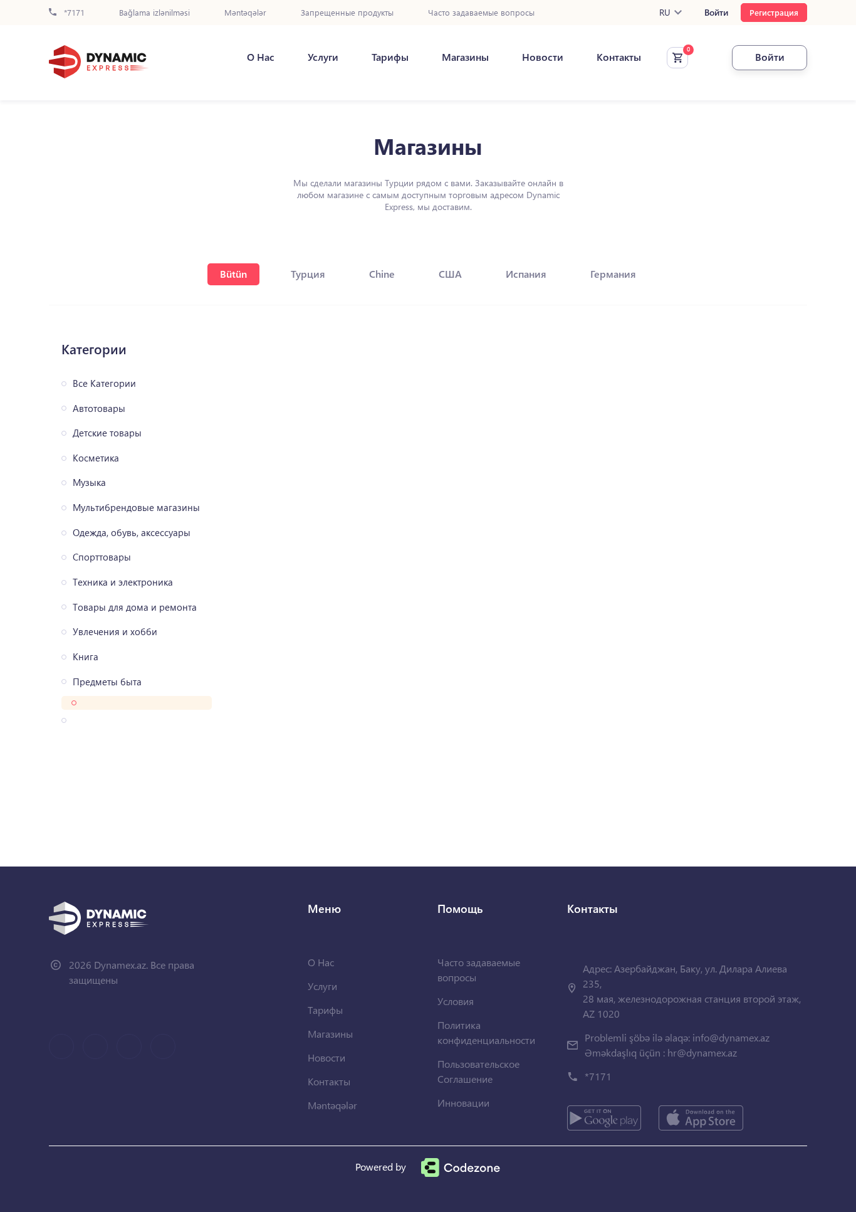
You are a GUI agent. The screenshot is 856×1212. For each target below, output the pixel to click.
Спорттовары (102, 557)
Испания (526, 273)
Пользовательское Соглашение (478, 1071)
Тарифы (390, 57)
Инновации (463, 1102)
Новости (542, 57)
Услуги (323, 57)
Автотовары (99, 408)
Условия (455, 1001)
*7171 (73, 13)
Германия (613, 273)
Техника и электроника (123, 582)
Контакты (619, 57)
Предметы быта (107, 682)
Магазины (465, 57)
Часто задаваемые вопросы (481, 13)
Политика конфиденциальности (486, 1032)
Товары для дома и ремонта (135, 607)
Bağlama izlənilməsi (154, 13)
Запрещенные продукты (347, 13)
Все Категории (104, 383)
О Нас (260, 57)
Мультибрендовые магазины (136, 508)
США (450, 273)
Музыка (89, 482)
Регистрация (773, 12)
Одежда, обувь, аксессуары (132, 533)
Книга (85, 657)
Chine (382, 273)
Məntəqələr (245, 13)
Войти (716, 13)
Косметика (96, 458)
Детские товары (107, 433)
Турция (308, 273)
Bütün (233, 273)
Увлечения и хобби (115, 632)
